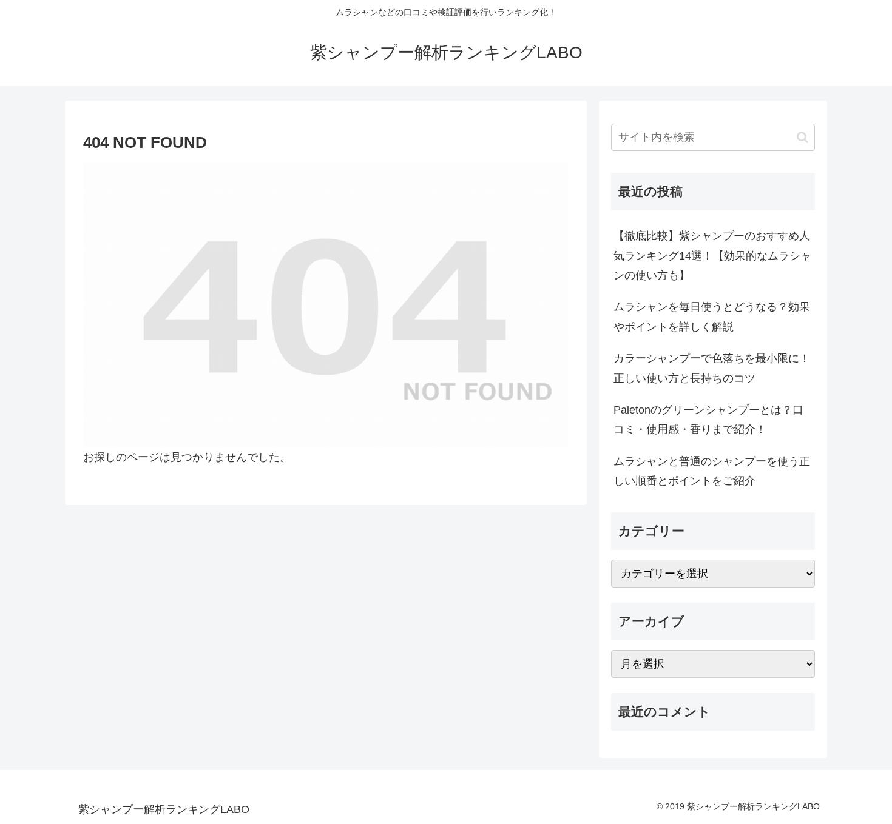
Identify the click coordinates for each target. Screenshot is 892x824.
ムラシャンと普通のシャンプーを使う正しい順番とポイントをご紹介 (711, 471)
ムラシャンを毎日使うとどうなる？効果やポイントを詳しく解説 (711, 316)
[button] (802, 137)
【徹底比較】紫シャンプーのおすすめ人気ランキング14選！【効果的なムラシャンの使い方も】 (712, 255)
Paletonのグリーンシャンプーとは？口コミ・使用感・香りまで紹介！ (708, 419)
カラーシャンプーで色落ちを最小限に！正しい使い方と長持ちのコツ (711, 368)
